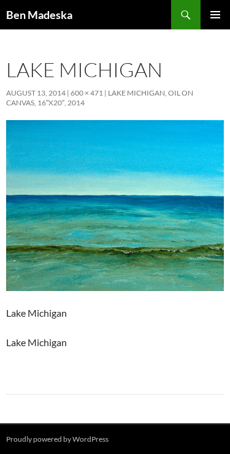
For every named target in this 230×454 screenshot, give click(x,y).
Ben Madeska (39, 14)
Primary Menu (215, 14)
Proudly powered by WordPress (57, 439)
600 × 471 (87, 92)
